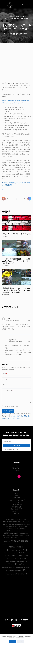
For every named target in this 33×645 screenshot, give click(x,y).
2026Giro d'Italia (22, 531)
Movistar (15, 553)
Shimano (22, 558)
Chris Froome (15, 535)
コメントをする (8, 390)
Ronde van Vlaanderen (12, 558)
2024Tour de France (11, 528)
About (16, 466)
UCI (24, 570)
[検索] (26, 4)
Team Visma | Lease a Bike (8, 567)
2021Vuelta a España (24, 521)
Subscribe (16, 445)
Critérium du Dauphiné (24, 535)
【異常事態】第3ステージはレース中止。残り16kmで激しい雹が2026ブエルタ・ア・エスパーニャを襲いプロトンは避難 (16, 290)
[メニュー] (30, 4)
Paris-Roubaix (23, 553)
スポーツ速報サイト (11, 620)
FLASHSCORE (23, 620)
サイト (5, 384)
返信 (29, 320)
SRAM (26, 561)
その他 (16, 495)
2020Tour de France (20, 519)
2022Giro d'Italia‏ (7, 524)
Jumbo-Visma (26, 544)
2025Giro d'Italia (21, 528)
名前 (5, 374)
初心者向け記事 (16, 507)
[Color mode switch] (23, 4)
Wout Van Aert (21, 574)
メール (5, 379)
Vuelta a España (10, 574)
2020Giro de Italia (10, 519)
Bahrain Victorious (7, 535)
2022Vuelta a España (17, 524)
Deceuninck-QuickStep (11, 538)
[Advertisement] (16, 63)
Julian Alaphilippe (15, 544)
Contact (16, 470)
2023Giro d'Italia (26, 524)
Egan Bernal (7, 541)
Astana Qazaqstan (23, 533)
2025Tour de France (12, 531)
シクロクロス (16, 498)
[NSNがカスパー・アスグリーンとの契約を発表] (16, 223)
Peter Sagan (8, 555)
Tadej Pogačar (16, 564)
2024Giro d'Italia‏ (23, 526)
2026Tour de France (11, 533)
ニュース (8, 18)
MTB (16, 493)
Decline (20, 641)
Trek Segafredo (27, 567)
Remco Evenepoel (20, 555)
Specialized (20, 561)
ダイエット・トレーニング (16, 500)
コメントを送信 (8, 411)
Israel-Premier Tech (6, 544)
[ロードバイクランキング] (16, 625)
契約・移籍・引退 (15, 18)
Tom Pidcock (19, 567)
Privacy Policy (14, 406)
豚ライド (16, 513)
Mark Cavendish (16, 547)
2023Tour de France (12, 526)
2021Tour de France (10, 522)
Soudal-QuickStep (11, 561)
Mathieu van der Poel (16, 550)
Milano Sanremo (8, 553)
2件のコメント (24, 18)
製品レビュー (16, 511)
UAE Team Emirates (13, 571)
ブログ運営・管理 (16, 504)
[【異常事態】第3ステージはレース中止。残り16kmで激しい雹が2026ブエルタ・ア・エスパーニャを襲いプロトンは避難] (16, 277)
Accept (12, 641)
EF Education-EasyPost (24, 537)
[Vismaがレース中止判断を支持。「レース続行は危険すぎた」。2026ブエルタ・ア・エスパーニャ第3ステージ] (16, 248)
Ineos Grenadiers (19, 540)
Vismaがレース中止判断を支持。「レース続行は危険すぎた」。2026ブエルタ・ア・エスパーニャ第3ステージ (16, 261)
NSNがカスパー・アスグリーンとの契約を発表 (16, 234)
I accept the (11, 406)
